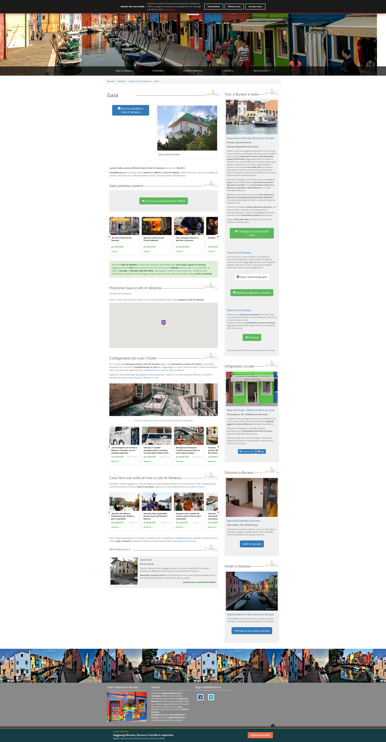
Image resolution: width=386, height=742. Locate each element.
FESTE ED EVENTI (261, 71)
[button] (163, 322)
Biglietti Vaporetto (260, 735)
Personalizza (214, 6)
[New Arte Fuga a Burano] (251, 388)
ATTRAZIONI (157, 71)
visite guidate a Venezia (184, 541)
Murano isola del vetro (141, 270)
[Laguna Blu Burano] (251, 497)
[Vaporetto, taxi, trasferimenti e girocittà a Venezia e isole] (163, 399)
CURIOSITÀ (227, 71)
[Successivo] (218, 236)
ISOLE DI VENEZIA (123, 71)
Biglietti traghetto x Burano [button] (253, 292)
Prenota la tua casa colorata (252, 630)
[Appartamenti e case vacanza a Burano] (251, 590)
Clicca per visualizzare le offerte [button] (165, 201)
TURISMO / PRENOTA (192, 71)
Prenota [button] (253, 337)
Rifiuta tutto (234, 6)
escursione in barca (194, 486)
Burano (175, 267)
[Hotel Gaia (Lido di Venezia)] (187, 128)
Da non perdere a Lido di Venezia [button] (131, 110)
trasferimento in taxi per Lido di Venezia (164, 370)
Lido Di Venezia (129, 264)
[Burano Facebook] (200, 697)
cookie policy (169, 9)
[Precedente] (109, 236)
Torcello (123, 270)
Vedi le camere (251, 544)
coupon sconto (247, 451)
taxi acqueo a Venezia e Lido (144, 377)
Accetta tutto (255, 6)
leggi (262, 451)
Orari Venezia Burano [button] (253, 277)
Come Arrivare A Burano (179, 270)
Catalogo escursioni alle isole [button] (253, 233)
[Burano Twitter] (211, 697)
